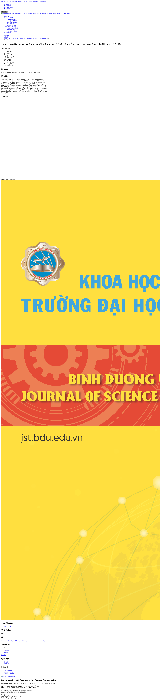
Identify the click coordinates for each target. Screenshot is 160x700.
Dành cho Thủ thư (9, 673)
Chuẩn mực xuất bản (12, 28)
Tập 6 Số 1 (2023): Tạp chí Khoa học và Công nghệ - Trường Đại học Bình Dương (26, 38)
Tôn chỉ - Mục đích (12, 20)
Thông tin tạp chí (8, 17)
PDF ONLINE (8, 626)
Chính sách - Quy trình (10, 26)
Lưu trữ (6, 37)
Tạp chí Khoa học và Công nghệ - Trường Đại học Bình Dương (53, 13)
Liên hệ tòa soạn (11, 25)
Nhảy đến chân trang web (39, 1)
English (6, 662)
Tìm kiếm (3, 655)
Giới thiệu (8, 5)
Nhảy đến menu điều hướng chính (23, 1)
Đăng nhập (7, 650)
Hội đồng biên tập (12, 22)
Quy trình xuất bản (12, 31)
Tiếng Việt (7, 663)
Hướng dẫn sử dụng (10, 7)
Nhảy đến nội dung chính (7, 1)
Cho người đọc (8, 670)
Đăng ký (6, 652)
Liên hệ (7, 8)
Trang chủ (8, 4)
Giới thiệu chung (11, 19)
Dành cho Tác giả (8, 672)
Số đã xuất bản (8, 32)
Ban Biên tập (10, 23)
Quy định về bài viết (12, 29)
